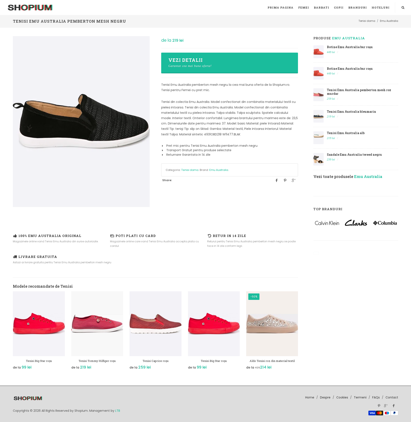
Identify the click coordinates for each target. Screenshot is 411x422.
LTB (117, 411)
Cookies (342, 397)
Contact (392, 397)
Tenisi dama (189, 170)
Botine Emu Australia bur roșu (350, 47)
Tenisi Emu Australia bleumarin (351, 112)
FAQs (376, 397)
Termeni (360, 397)
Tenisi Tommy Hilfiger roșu (97, 361)
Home (309, 397)
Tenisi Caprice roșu (155, 361)
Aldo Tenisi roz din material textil (272, 361)
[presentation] (9, 333)
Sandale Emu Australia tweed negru (354, 155)
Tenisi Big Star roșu (39, 361)
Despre (325, 397)
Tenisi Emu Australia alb (346, 133)
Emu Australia (218, 170)
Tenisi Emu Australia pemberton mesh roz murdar (359, 92)
